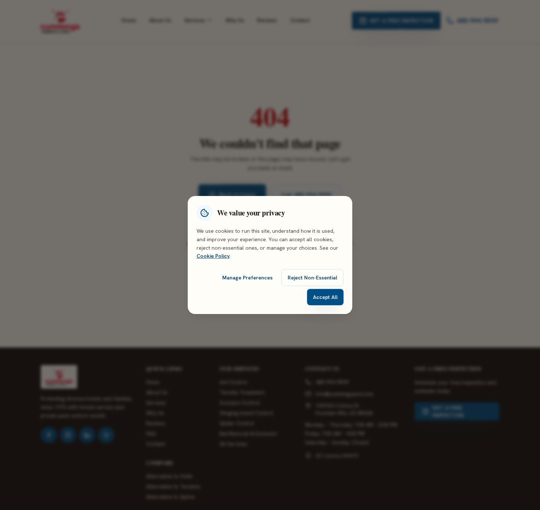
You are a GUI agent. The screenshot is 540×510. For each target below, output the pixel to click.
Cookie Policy (213, 256)
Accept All (325, 297)
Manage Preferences (247, 277)
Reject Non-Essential (312, 277)
